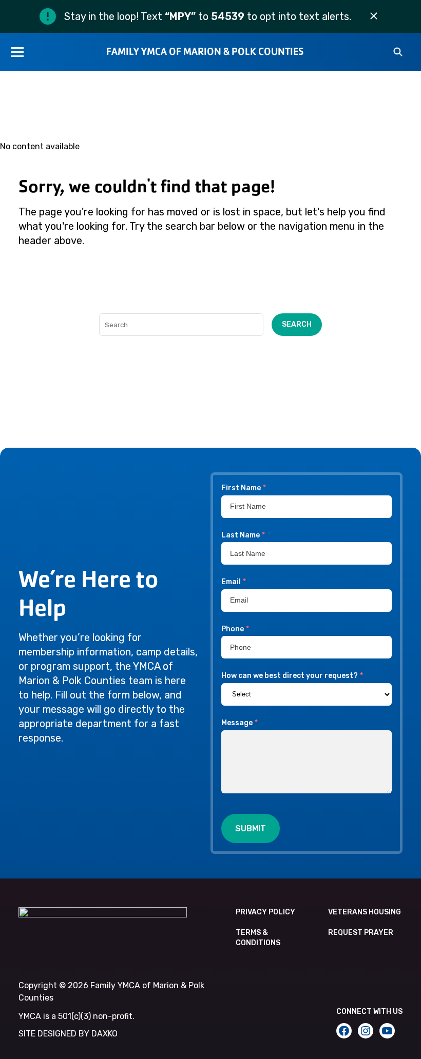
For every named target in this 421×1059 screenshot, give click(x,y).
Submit (250, 828)
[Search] (398, 53)
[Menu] (17, 52)
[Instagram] (365, 1030)
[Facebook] (344, 1030)
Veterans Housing (364, 912)
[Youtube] (387, 1030)
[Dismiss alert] (374, 16)
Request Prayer (360, 932)
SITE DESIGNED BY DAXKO (68, 1033)
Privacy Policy (265, 912)
